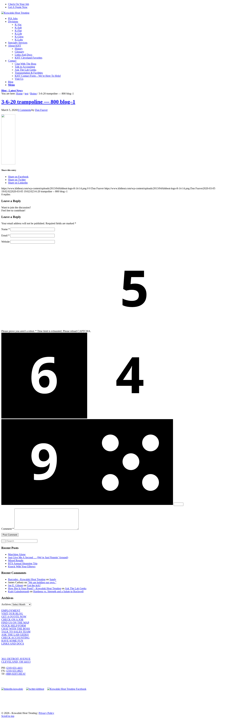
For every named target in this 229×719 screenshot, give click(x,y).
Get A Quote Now (17, 7)
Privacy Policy (46, 713)
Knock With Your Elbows (21, 566)
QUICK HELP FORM (13, 625)
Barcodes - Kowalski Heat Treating (26, 579)
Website (5, 241)
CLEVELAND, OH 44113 (16, 661)
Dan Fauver (41, 110)
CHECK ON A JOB (12, 619)
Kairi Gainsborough (18, 591)
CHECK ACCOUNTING (15, 637)
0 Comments (24, 110)
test (26, 93)
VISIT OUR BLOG (12, 613)
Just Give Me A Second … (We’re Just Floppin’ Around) (38, 557)
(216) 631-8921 (14, 670)
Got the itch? (34, 585)
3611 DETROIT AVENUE (16, 658)
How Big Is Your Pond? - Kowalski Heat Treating (34, 588)
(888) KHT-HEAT (16, 673)
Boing (33, 93)
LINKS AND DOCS (12, 643)
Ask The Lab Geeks (75, 588)
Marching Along (16, 554)
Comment (7, 528)
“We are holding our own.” (42, 582)
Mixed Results (15, 560)
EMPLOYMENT (10, 610)
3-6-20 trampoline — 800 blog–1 (38, 102)
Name (5, 229)
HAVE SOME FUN (12, 640)
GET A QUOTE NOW (13, 616)
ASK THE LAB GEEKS (15, 634)
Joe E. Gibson (15, 585)
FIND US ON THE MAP (15, 622)
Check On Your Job (18, 4)
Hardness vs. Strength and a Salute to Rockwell (58, 591)
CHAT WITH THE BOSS (15, 628)
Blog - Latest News (12, 90)
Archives (6, 604)
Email (5, 235)
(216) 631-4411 (14, 667)
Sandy (52, 579)
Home (19, 93)
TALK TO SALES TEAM (15, 631)
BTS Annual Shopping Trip (22, 563)
